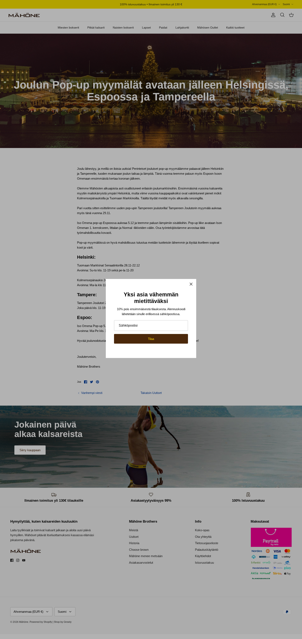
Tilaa (151, 339)
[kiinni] (191, 284)
